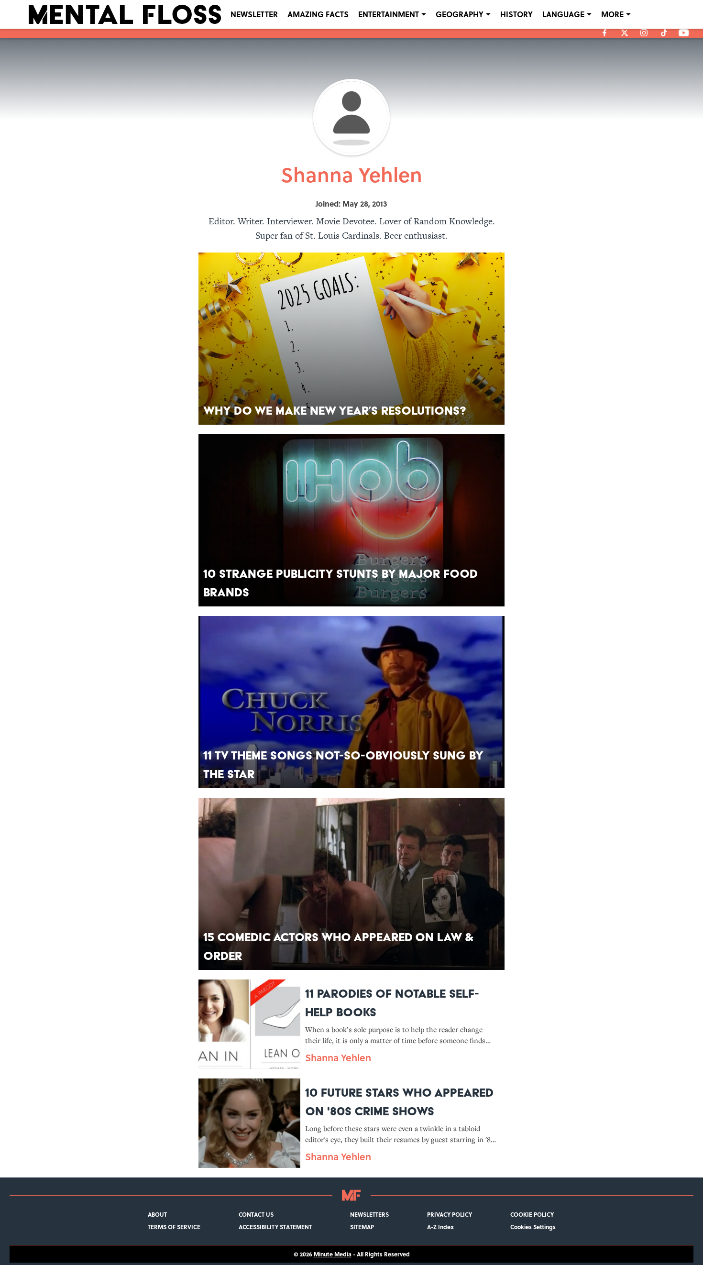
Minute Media (333, 1254)
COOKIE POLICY (532, 1214)
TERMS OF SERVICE (174, 1227)
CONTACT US (256, 1214)
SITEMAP (362, 1227)
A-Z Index (440, 1227)
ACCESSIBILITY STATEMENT (275, 1227)
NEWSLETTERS (369, 1214)
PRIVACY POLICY (449, 1214)
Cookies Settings (533, 1227)
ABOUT (157, 1214)
